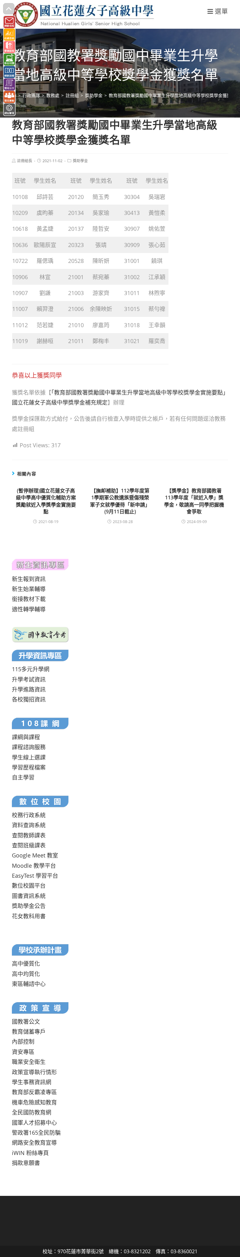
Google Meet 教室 (35, 855)
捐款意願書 (26, 1163)
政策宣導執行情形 (34, 1072)
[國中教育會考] (40, 634)
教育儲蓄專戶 (29, 1031)
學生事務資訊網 (31, 1082)
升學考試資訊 (29, 679)
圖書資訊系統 (29, 896)
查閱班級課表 (29, 845)
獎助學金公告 (29, 906)
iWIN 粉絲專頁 (30, 1153)
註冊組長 (24, 160)
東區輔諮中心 (29, 984)
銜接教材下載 (29, 599)
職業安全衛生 (29, 1061)
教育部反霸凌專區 (34, 1092)
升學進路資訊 (29, 689)
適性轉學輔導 (29, 609)
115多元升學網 (30, 669)
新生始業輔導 (29, 589)
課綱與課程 (26, 737)
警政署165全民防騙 (36, 1132)
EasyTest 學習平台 (35, 875)
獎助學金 (80, 160)
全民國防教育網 (31, 1112)
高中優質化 (26, 963)
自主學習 (23, 777)
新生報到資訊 (29, 579)
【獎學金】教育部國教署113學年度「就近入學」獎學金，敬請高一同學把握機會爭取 (194, 501)
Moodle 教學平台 (34, 865)
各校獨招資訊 (29, 699)
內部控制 (23, 1041)
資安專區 (23, 1052)
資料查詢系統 (29, 825)
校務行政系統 (29, 815)
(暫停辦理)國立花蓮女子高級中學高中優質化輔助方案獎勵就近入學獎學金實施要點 (46, 501)
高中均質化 (26, 974)
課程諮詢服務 (29, 747)
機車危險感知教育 (34, 1102)
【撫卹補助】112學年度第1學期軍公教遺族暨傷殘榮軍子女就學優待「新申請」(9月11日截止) (120, 501)
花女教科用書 (29, 916)
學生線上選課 (29, 757)
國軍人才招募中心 (34, 1122)
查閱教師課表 (29, 835)
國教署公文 (26, 1021)
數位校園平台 (29, 885)
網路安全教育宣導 (34, 1142)
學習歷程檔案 (29, 767)
